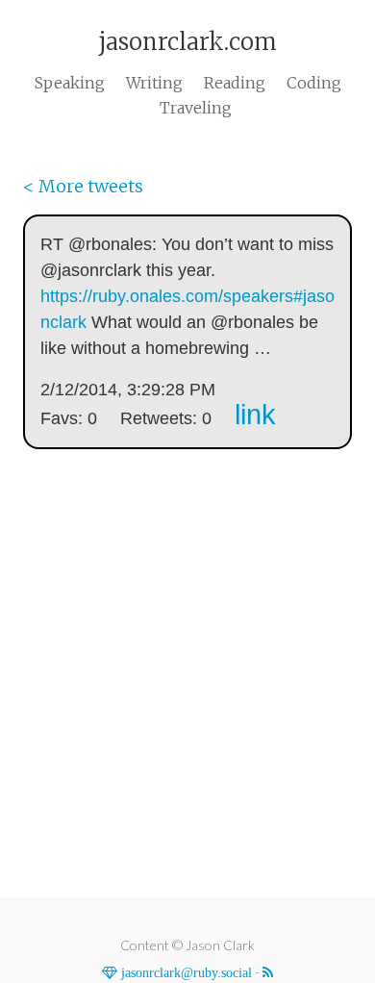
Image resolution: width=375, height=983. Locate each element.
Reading (234, 82)
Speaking (70, 82)
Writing (154, 82)
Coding (314, 82)
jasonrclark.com (187, 42)
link (255, 414)
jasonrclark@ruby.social (184, 972)
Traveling (196, 107)
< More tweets (83, 186)
